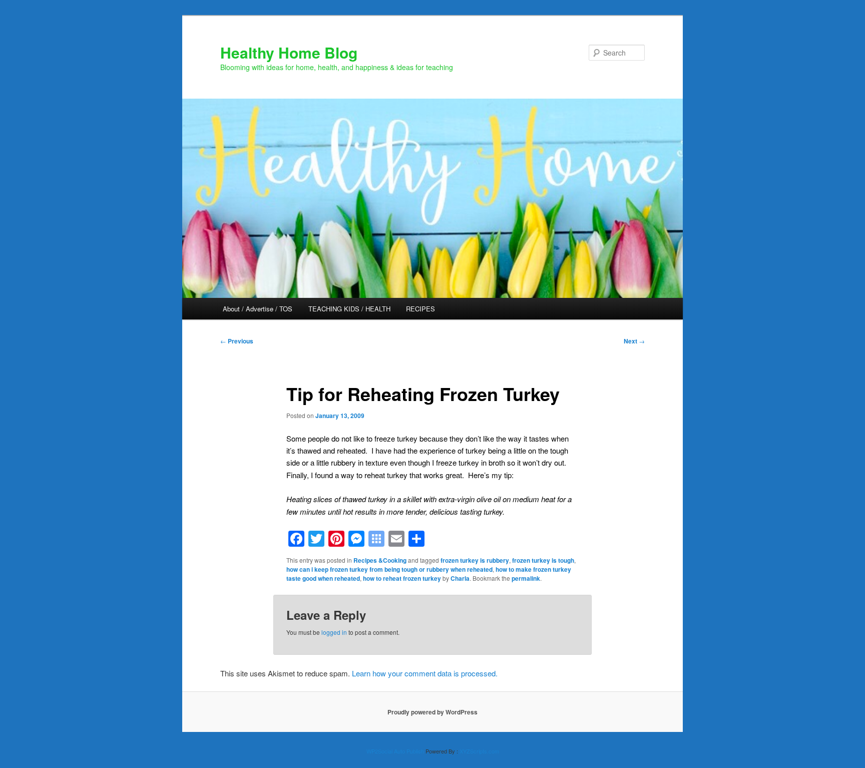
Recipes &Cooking (379, 560)
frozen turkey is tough (543, 560)
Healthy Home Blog (288, 52)
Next (634, 340)
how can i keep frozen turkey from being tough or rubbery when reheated (389, 569)
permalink (526, 578)
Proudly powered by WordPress (432, 711)
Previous (236, 340)
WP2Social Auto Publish (395, 751)
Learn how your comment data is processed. (425, 673)
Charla (460, 578)
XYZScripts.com (479, 751)
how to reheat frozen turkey (402, 578)
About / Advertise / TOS (257, 308)
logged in (334, 632)
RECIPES (420, 308)
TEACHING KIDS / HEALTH (349, 308)
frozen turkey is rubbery (475, 560)
